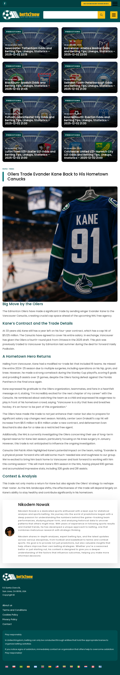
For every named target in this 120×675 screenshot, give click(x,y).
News (11, 169)
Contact (7, 624)
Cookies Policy (10, 615)
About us (7, 605)
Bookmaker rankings (96, 3)
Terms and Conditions (14, 610)
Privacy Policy (9, 619)
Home (5, 169)
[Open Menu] (115, 3)
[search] (101, 15)
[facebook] (4, 3)
